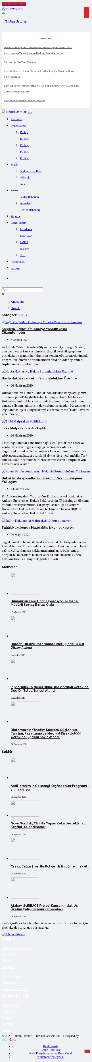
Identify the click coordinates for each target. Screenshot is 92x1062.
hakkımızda (18, 261)
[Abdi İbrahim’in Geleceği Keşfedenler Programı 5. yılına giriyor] (25, 778)
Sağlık (14, 164)
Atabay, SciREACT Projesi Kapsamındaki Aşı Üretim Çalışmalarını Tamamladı (45, 907)
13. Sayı (24, 158)
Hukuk (15, 308)
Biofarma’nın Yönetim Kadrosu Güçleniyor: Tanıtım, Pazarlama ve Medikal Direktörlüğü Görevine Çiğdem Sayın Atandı (46, 733)
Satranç (24, 248)
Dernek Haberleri (30, 209)
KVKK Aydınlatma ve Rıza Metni (50, 1053)
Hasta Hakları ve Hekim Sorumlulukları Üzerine (39, 378)
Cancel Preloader (14, 4)
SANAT (24, 242)
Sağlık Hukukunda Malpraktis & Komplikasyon (38, 527)
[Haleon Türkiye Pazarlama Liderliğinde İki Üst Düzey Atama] (25, 636)
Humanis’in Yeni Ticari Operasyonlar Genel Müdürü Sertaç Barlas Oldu (45, 603)
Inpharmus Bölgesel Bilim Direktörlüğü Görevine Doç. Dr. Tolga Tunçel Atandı (50, 688)
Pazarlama (26, 229)
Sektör (15, 190)
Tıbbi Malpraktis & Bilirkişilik (24, 428)
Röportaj (16, 216)
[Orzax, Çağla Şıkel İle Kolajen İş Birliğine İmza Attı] (25, 858)
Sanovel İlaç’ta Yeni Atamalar (21, 62)
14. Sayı (24, 151)
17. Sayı (24, 132)
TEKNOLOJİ (26, 235)
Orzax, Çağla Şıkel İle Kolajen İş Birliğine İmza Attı (50, 866)
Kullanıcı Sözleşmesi (50, 1057)
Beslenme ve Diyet (31, 171)
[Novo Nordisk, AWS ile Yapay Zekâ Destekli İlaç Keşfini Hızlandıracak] (25, 815)
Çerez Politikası (51, 1050)
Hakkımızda (50, 1046)
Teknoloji (9, 1011)
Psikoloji (24, 177)
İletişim (15, 268)
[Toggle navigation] (30, 113)
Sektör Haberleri (29, 197)
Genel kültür (18, 222)
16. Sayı (24, 138)
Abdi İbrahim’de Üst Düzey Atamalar (24, 100)
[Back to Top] (87, 1051)
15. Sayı (24, 145)
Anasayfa (16, 119)
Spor (22, 184)
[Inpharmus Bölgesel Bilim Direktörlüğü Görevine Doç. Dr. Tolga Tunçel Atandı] (25, 679)
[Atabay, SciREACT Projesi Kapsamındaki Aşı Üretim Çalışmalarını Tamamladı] (25, 897)
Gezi (22, 255)
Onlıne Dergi (18, 125)
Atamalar (25, 203)
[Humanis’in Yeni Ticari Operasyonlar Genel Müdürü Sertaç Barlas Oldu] (25, 593)
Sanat (6, 1018)
